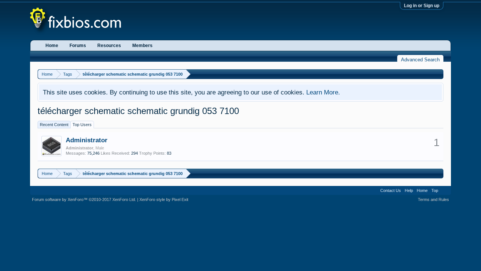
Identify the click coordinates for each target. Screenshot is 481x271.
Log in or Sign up (421, 5)
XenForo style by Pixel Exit (163, 199)
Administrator (86, 140)
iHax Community (240, 188)
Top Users (82, 124)
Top (434, 190)
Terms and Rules (433, 199)
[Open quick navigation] (438, 74)
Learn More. (323, 92)
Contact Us (390, 190)
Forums (78, 45)
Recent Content (54, 124)
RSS (444, 190)
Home (51, 45)
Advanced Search (420, 59)
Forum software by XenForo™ (84, 199)
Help (409, 190)
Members (142, 45)
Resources (109, 45)
